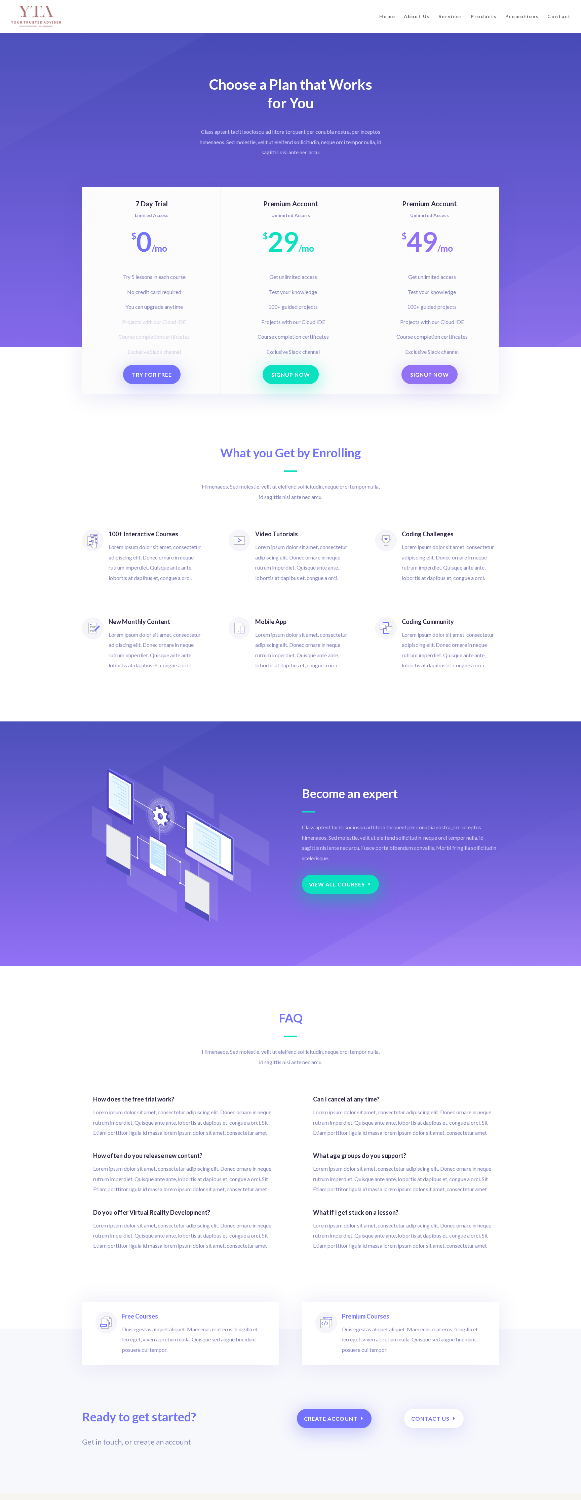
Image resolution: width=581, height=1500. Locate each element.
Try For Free (152, 374)
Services (450, 16)
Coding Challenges (428, 534)
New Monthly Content (139, 621)
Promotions (522, 16)
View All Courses (337, 884)
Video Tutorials (276, 534)
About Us (417, 16)
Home (387, 16)
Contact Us (430, 1418)
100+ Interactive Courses (143, 534)
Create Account (330, 1418)
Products (484, 16)
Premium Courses (365, 1316)
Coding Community (428, 621)
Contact (559, 16)
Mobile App (270, 621)
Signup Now (290, 374)
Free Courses (140, 1316)
